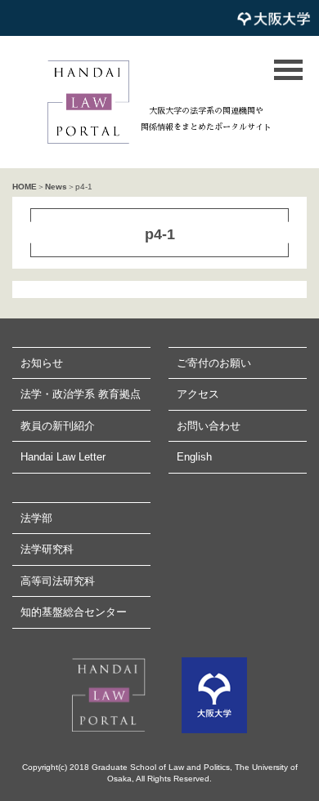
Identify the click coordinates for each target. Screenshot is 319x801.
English (194, 457)
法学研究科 (47, 549)
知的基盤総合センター (73, 612)
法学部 (36, 518)
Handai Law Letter (63, 457)
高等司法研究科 (57, 581)
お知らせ (41, 363)
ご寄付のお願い (214, 363)
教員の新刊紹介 (57, 426)
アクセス (198, 394)
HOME (24, 186)
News (56, 186)
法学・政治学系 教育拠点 (80, 394)
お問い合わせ (208, 426)
